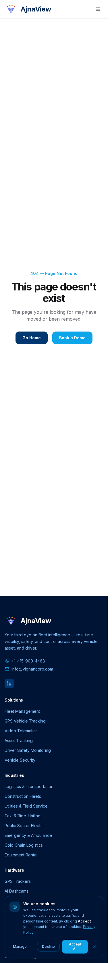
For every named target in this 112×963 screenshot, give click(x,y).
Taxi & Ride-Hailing (22, 815)
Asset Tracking (19, 740)
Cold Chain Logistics (24, 845)
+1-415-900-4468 (28, 660)
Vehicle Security (20, 760)
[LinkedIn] (9, 683)
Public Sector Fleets (24, 825)
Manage (20, 946)
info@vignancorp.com (32, 669)
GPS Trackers (18, 881)
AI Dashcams (16, 891)
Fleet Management (22, 711)
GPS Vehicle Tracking (25, 721)
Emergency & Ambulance (28, 835)
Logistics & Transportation (29, 786)
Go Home (31, 337)
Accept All (75, 946)
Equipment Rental (21, 854)
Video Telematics (21, 730)
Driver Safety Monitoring (28, 750)
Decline (48, 946)
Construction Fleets (23, 796)
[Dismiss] (94, 947)
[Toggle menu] (98, 9)
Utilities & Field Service (26, 806)
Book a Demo (72, 337)
